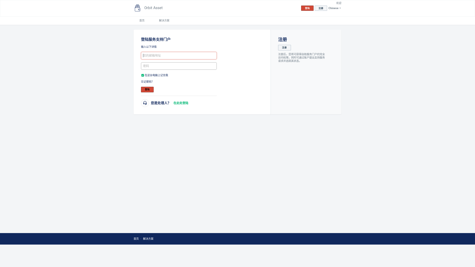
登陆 (147, 89)
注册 (284, 47)
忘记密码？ (147, 81)
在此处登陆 (180, 103)
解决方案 (164, 20)
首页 (142, 20)
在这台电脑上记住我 (156, 75)
